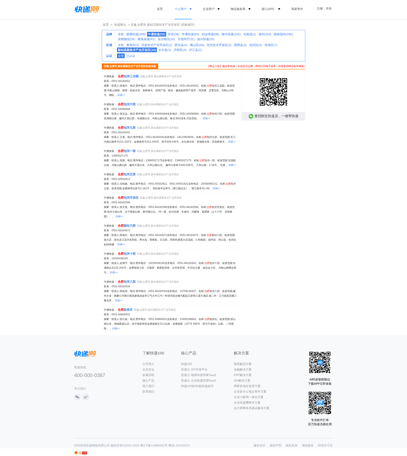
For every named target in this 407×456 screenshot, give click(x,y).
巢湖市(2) (132, 45)
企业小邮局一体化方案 (248, 397)
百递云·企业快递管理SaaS (198, 380)
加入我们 (148, 386)
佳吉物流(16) (166, 39)
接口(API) (268, 9)
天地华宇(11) (186, 39)
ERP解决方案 (243, 375)
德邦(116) (265, 34)
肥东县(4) (181, 45)
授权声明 (276, 445)
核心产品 (148, 380)
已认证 (130, 56)
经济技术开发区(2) (219, 45)
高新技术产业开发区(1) (157, 45)
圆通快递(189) (135, 34)
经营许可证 (325, 445)
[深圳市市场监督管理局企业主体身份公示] (76, 453)
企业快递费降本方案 (247, 402)
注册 (320, 8)
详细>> (121, 95)
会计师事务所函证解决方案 (251, 408)
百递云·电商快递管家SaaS (198, 375)
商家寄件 (297, 9)
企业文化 (148, 369)
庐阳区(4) (180, 50)
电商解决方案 (243, 364)
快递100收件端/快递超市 (197, 386)
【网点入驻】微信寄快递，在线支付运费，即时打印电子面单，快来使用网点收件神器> (256, 66)
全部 (121, 34)
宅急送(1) (249, 34)
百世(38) (173, 34)
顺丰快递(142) (231, 34)
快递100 (186, 364)
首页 (160, 9)
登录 (329, 8)
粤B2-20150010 (179, 445)
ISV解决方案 (242, 380)
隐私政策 (292, 445)
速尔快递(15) (206, 39)
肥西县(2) (240, 45)
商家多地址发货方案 (247, 386)
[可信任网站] (82, 453)
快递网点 (120, 24)
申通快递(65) (190, 34)
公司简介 (148, 364)
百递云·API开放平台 (194, 369)
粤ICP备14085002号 (153, 445)
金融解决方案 (243, 369)
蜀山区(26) (197, 45)
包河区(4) (255, 45)
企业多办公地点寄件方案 (250, 391)
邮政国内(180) (283, 34)
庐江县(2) (195, 50)
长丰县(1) (165, 50)
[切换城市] (187, 24)
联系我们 (148, 391)
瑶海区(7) (271, 45)
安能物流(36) (126, 39)
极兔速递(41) (146, 39)
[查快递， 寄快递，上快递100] (86, 9)
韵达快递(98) (210, 34)
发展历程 (148, 375)
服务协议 (259, 445)
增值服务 (308, 445)
